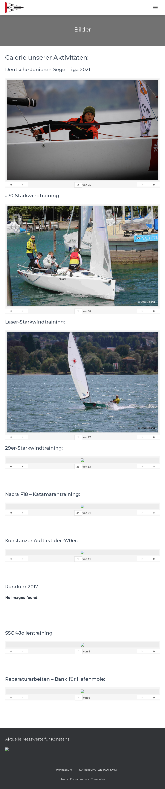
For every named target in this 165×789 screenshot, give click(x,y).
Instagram (48, 769)
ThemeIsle (98, 779)
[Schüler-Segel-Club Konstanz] (16, 7)
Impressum (64, 769)
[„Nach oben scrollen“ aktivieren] (156, 780)
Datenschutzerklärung (98, 769)
